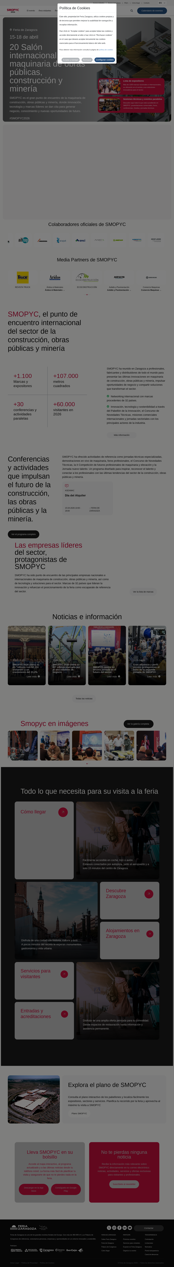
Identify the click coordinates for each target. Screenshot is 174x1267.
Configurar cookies (105, 60)
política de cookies (106, 50)
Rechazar (87, 60)
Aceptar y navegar (70, 60)
